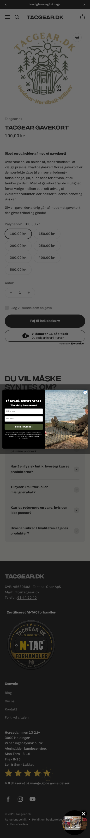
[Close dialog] (85, 392)
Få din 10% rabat (23, 426)
